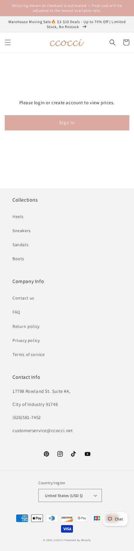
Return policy (26, 326)
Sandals (20, 244)
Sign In (67, 122)
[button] (8, 42)
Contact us (23, 298)
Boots (18, 258)
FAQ (16, 312)
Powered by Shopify (78, 540)
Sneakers (21, 230)
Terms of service (28, 354)
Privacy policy (26, 340)
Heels (18, 216)
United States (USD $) (64, 495)
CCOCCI (59, 540)
